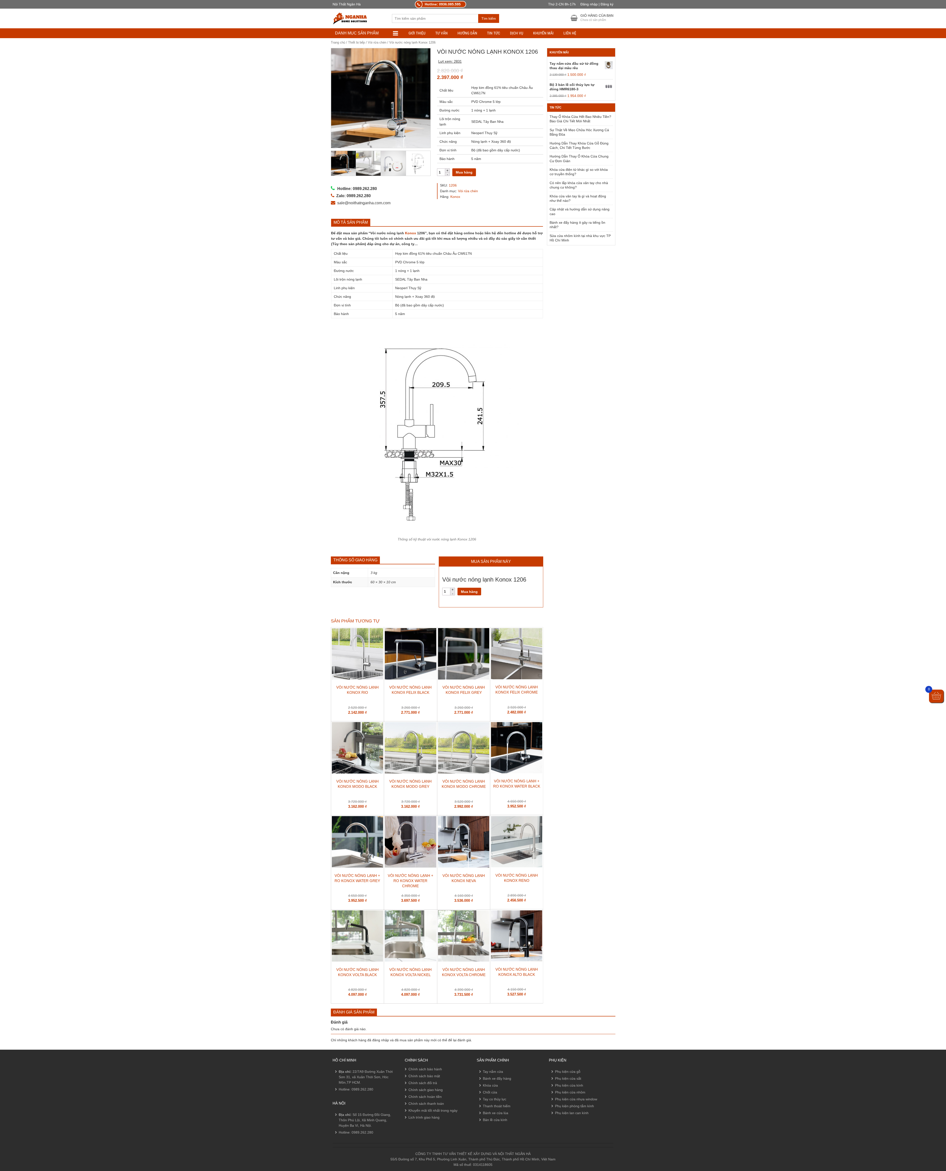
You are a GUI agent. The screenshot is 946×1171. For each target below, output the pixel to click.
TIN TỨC (493, 33)
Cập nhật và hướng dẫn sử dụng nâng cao (579, 211)
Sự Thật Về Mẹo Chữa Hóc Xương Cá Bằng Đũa (579, 132)
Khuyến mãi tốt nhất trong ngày (432, 1110)
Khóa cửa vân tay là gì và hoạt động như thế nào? (578, 198)
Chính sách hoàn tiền (425, 1097)
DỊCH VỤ (516, 33)
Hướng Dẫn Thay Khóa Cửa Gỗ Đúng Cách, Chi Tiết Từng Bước (579, 145)
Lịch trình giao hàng (423, 1117)
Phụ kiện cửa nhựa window (576, 1099)
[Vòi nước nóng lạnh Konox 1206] (381, 98)
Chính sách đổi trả (422, 1083)
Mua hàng (464, 172)
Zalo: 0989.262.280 (23, 1139)
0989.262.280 (362, 1089)
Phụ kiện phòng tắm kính (574, 1106)
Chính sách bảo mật (424, 1076)
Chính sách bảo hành (425, 1069)
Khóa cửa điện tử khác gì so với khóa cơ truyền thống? (579, 172)
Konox (455, 197)
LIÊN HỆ (569, 33)
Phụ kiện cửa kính (569, 1085)
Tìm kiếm (488, 18)
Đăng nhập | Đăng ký (596, 4)
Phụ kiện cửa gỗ (567, 1072)
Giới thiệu (416, 33)
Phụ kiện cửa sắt (568, 1078)
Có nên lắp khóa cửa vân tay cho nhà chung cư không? (579, 185)
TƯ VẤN (441, 33)
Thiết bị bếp (356, 42)
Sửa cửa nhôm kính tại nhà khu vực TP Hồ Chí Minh (580, 238)
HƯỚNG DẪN (467, 33)
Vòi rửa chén (377, 42)
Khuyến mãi (543, 33)
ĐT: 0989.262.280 (21, 1126)
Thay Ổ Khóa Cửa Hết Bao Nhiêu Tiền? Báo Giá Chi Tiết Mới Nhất (580, 119)
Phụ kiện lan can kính (572, 1113)
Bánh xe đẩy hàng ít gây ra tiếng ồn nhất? (577, 225)
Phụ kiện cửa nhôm (570, 1092)
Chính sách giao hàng (425, 1090)
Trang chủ (338, 42)
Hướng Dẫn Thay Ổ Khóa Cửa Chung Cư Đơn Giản (579, 158)
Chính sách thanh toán (426, 1104)
